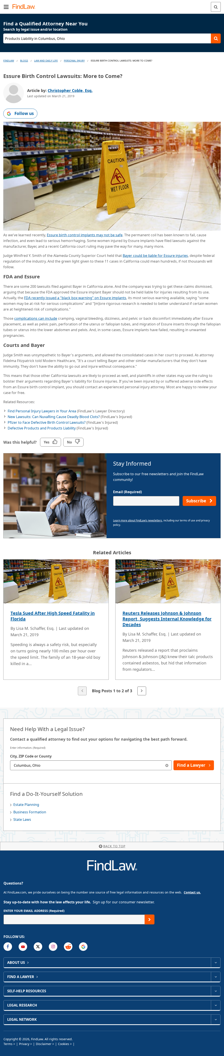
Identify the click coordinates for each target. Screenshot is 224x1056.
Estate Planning (26, 804)
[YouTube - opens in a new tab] (23, 946)
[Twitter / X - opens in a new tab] (38, 946)
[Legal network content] (215, 1019)
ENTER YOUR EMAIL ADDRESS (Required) (34, 911)
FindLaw (8, 60)
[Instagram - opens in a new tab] (53, 946)
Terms (8, 1044)
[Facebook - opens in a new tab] (8, 946)
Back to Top (114, 846)
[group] (112, 627)
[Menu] (6, 6)
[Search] (216, 7)
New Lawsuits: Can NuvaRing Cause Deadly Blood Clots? (54, 416)
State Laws (22, 819)
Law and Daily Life (46, 60)
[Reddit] (68, 946)
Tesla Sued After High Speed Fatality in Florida (52, 616)
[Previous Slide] (82, 691)
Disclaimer (43, 1044)
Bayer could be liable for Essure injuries (155, 255)
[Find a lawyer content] (215, 977)
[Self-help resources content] (215, 991)
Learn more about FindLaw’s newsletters (137, 520)
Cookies (63, 1044)
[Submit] (149, 919)
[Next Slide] (141, 691)
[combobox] (91, 765)
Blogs (24, 60)
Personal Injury (74, 60)
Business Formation (29, 812)
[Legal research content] (215, 1005)
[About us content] (215, 962)
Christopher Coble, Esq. (70, 90)
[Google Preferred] (83, 946)
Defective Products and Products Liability (42, 428)
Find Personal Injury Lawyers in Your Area (42, 411)
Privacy (24, 1044)
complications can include (35, 318)
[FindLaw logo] (25, 7)
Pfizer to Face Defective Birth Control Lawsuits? (47, 422)
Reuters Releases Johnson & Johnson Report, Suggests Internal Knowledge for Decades (167, 618)
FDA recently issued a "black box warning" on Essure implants (75, 297)
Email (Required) (127, 491)
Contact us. (192, 892)
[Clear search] (167, 765)
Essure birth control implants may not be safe (84, 235)
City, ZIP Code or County (31, 756)
